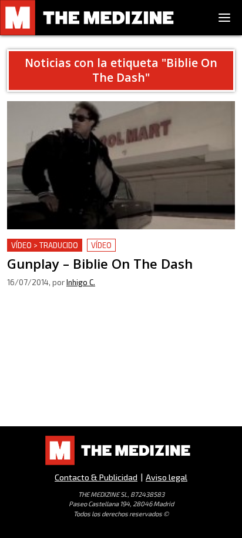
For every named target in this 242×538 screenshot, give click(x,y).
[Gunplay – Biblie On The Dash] (121, 165)
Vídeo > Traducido (44, 245)
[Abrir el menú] (224, 17)
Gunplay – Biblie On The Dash (69, 245)
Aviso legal (166, 477)
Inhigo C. (80, 282)
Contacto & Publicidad (96, 477)
